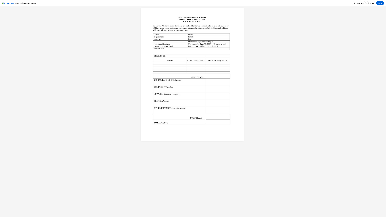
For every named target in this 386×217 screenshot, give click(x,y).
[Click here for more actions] (349, 3)
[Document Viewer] (193, 111)
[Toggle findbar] (185, 212)
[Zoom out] (189, 212)
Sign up (371, 3)
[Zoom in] (196, 212)
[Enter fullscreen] (204, 212)
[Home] (8, 3)
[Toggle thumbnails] (181, 212)
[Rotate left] (200, 212)
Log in (380, 3)
